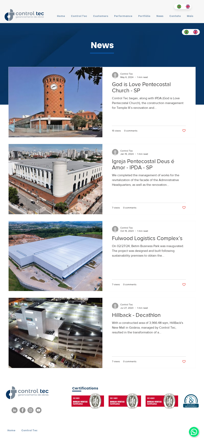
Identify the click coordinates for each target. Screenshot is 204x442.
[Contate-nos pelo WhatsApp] (194, 432)
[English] (187, 6)
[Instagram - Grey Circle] (30, 410)
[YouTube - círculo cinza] (38, 410)
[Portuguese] (178, 6)
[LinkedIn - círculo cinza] (15, 410)
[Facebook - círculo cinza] (23, 410)
